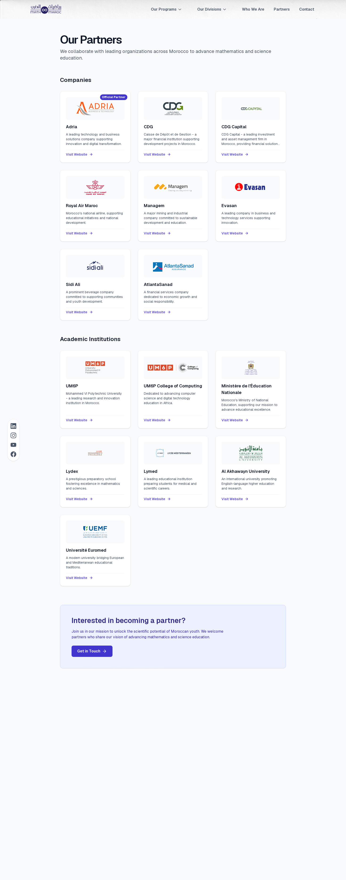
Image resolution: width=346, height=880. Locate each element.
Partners (282, 9)
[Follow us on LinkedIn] (13, 426)
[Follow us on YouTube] (13, 445)
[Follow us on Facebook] (13, 454)
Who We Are (253, 9)
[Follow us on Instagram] (13, 435)
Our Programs (164, 9)
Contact (306, 9)
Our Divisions (209, 9)
